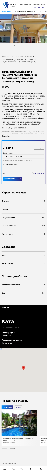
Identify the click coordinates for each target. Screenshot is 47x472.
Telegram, (36, 4)
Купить (18, 407)
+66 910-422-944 (39, 7)
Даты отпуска (17, 157)
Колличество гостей (10, 164)
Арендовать (7, 407)
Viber (43, 4)
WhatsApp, (24, 4)
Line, (30, 4)
